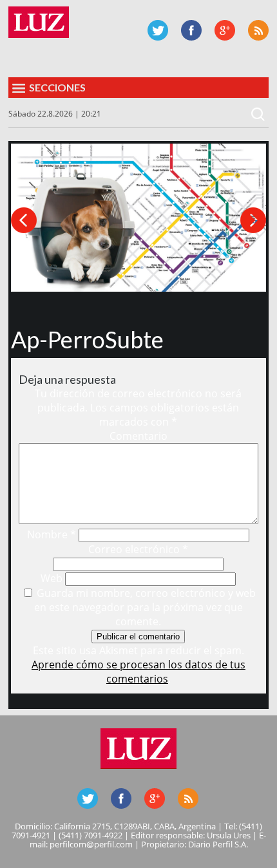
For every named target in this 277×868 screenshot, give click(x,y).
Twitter (158, 30)
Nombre (51, 534)
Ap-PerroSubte (87, 339)
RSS (258, 30)
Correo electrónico (138, 549)
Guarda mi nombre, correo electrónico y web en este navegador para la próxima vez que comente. (145, 607)
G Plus (225, 30)
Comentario (138, 436)
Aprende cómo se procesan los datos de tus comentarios (138, 671)
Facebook (191, 30)
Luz (38, 22)
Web (51, 578)
